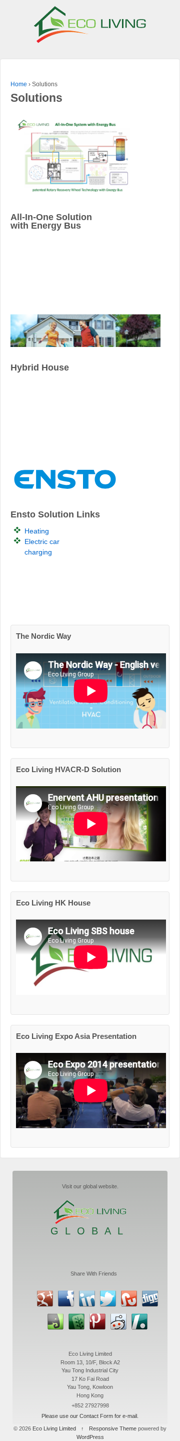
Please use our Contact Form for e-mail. (90, 1416)
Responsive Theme (112, 1428)
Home (18, 84)
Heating (36, 531)
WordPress (90, 1437)
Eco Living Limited (54, 1428)
